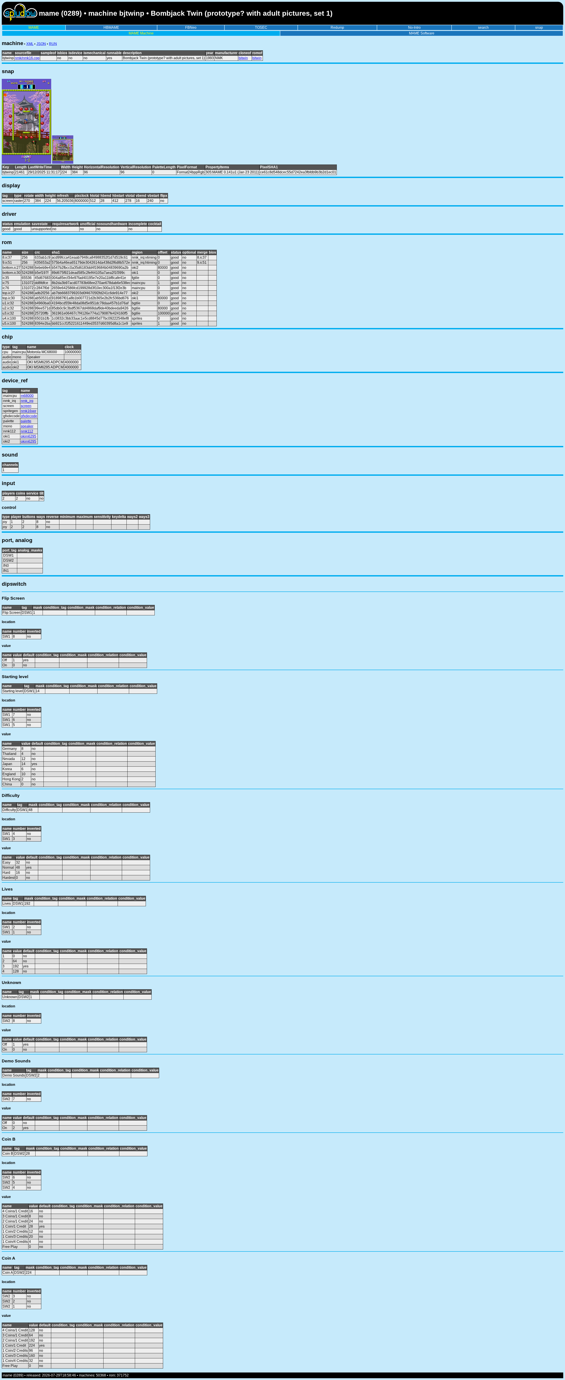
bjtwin (243, 58)
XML (29, 44)
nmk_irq (27, 401)
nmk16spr (28, 411)
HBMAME (111, 27)
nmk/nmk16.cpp (27, 58)
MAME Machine (141, 33)
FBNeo (190, 27)
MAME (33, 27)
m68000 (27, 396)
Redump (337, 27)
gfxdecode (29, 416)
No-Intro (414, 27)
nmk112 (27, 431)
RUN (53, 44)
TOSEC (261, 27)
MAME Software (421, 33)
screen (26, 406)
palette (26, 421)
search (483, 27)
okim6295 (28, 436)
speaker (27, 426)
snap (539, 27)
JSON (41, 44)
